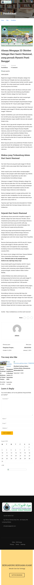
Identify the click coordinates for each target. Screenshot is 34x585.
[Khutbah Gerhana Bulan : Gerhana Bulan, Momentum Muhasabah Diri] (24, 362)
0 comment (14, 67)
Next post (28, 344)
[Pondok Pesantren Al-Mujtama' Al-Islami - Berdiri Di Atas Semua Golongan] (6, 2)
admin (17, 335)
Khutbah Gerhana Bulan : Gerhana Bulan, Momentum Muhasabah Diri (22, 368)
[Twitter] (28, 318)
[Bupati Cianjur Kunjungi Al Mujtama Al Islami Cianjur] (3, 363)
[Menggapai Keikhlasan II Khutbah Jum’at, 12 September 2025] (10, 364)
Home (2, 20)
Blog (7, 20)
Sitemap (23, 544)
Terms (17, 544)
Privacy (12, 544)
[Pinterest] (31, 318)
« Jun (2, 465)
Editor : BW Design (17, 542)
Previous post (6, 344)
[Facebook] (24, 318)
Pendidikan (13, 20)
